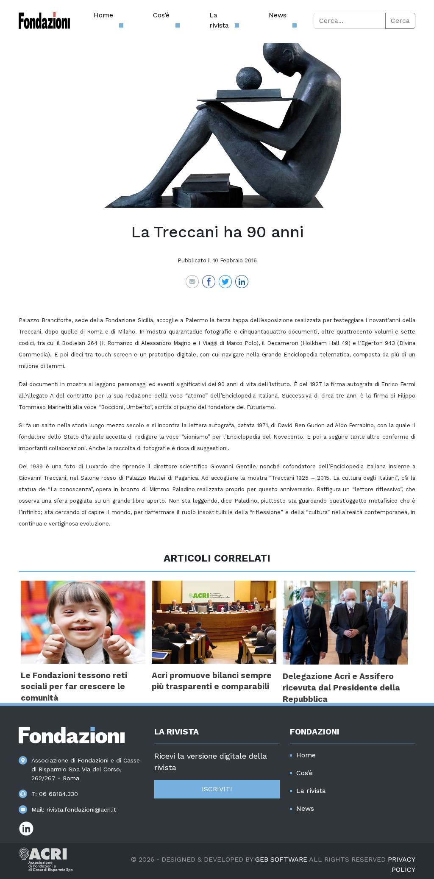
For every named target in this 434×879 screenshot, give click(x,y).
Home (103, 15)
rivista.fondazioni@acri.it (81, 809)
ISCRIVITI (217, 789)
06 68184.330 (58, 793)
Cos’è (161, 15)
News (278, 15)
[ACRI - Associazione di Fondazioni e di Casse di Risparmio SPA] (45, 859)
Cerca (400, 21)
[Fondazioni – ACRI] (44, 20)
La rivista (219, 20)
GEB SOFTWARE (281, 859)
